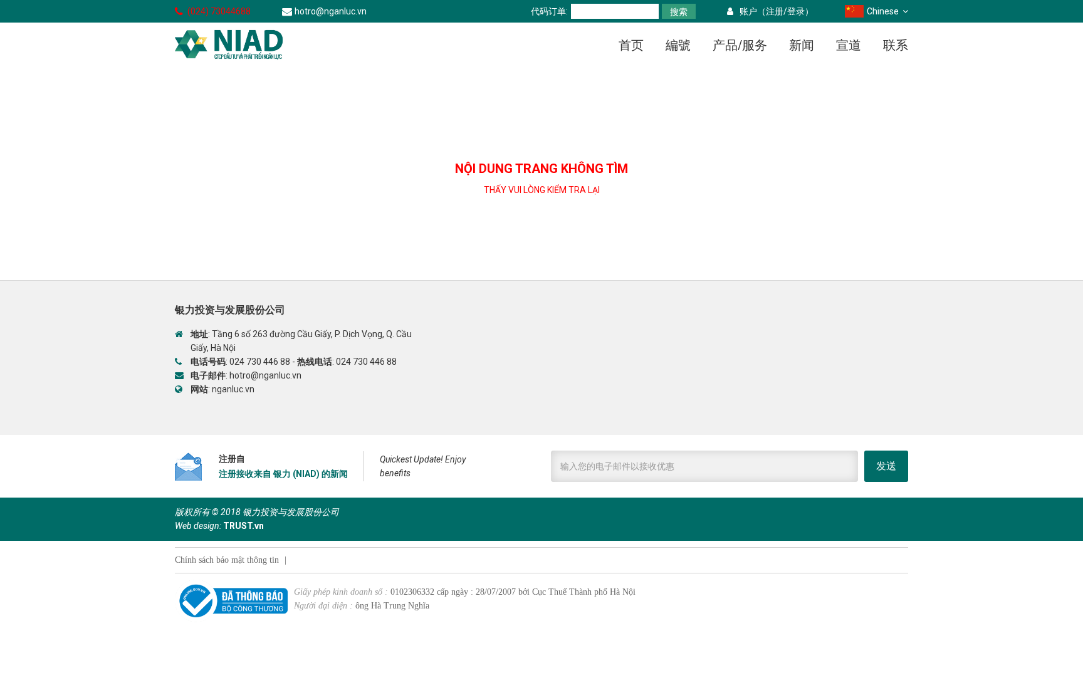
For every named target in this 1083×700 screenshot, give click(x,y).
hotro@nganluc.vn (331, 11)
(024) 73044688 (219, 11)
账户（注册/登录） (777, 11)
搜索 (679, 12)
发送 (886, 466)
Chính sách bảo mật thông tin (227, 560)
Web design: (198, 526)
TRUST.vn (243, 526)
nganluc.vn (233, 389)
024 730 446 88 (259, 362)
